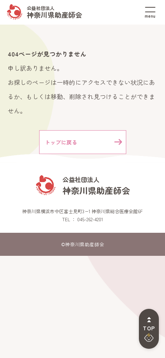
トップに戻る (61, 142)
